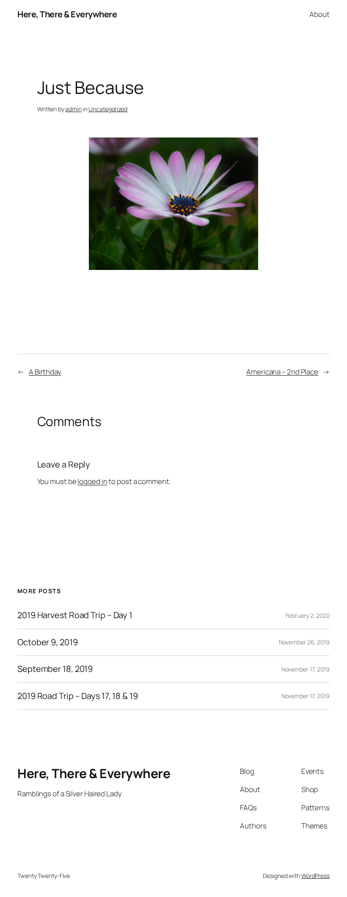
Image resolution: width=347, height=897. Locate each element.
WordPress (315, 876)
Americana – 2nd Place (282, 372)
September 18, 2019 (55, 669)
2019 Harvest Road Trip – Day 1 (74, 615)
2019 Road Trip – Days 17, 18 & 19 (77, 696)
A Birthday (45, 372)
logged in (92, 481)
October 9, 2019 (47, 642)
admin (73, 109)
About (319, 14)
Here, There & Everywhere (67, 14)
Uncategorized (107, 109)
